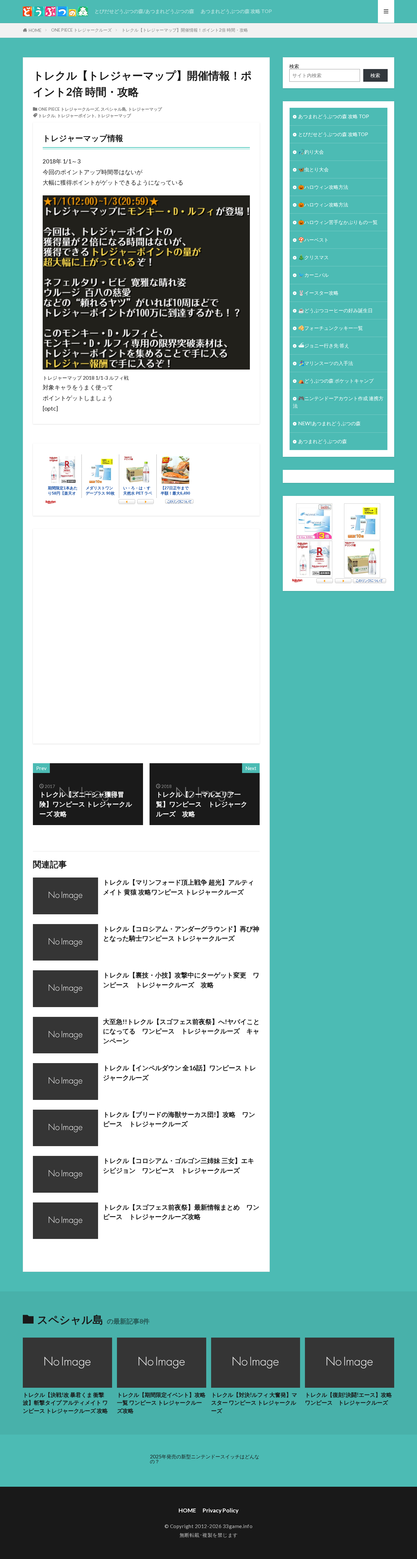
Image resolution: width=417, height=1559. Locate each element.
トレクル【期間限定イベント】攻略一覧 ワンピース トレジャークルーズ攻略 (161, 1403)
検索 (294, 66)
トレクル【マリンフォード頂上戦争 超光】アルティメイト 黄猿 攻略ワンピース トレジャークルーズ (178, 887)
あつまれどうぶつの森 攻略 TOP (236, 11)
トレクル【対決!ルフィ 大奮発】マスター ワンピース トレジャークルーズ (254, 1403)
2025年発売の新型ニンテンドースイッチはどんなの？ (204, 1459)
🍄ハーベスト (313, 240)
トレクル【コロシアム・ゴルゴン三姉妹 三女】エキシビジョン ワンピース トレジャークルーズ (178, 1165)
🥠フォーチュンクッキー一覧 (330, 328)
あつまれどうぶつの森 (322, 441)
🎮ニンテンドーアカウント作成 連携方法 (338, 402)
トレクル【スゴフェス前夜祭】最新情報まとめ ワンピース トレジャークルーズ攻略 (181, 1212)
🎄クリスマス (313, 257)
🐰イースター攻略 (318, 293)
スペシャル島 (113, 109)
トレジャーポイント (76, 115)
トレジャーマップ (145, 109)
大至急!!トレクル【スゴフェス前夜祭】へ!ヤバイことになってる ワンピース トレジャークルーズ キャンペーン (181, 1031)
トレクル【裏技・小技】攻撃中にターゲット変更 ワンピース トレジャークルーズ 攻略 (181, 980)
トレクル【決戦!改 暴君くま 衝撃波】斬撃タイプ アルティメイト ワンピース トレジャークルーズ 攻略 (65, 1403)
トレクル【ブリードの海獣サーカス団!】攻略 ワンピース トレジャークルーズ (179, 1119)
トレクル (46, 115)
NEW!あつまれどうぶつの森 (329, 423)
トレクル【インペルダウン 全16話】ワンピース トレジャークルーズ (179, 1072)
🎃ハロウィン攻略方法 (323, 187)
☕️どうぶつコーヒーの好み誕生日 (335, 310)
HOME (35, 30)
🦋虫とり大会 (313, 169)
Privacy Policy (220, 1510)
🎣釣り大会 (311, 152)
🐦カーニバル (313, 275)
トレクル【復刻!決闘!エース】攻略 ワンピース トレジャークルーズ (349, 1399)
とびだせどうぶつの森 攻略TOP (333, 134)
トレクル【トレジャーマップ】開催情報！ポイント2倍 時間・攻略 (185, 30)
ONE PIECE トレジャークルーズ (81, 30)
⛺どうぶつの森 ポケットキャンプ (336, 381)
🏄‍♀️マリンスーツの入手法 (325, 363)
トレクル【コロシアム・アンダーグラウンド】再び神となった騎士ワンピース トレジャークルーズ (181, 933)
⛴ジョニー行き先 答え (323, 345)
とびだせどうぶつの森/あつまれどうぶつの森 (144, 11)
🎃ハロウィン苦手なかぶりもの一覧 (338, 222)
